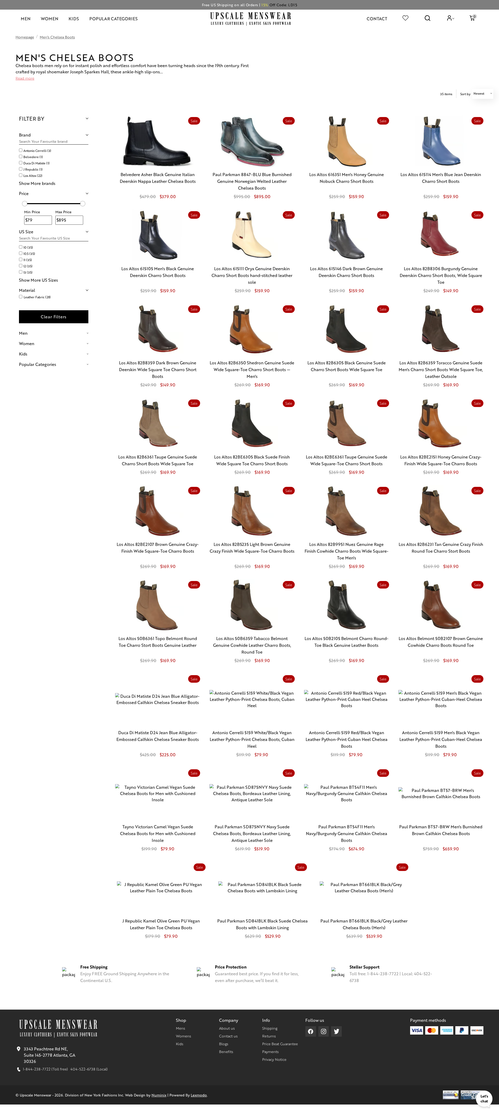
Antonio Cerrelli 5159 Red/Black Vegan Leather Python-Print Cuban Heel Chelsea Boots (347, 739)
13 (27, 272)
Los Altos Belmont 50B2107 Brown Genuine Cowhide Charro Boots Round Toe (441, 642)
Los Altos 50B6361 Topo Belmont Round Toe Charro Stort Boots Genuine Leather (158, 642)
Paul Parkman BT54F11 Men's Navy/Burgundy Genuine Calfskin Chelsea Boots (346, 833)
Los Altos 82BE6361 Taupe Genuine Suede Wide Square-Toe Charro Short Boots (346, 460)
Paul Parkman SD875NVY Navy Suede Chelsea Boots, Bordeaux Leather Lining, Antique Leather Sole (252, 833)
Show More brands (37, 183)
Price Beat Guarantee (280, 1043)
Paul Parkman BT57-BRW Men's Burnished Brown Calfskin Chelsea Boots (440, 830)
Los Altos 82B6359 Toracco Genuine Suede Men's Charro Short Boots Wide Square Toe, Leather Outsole (441, 369)
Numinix (159, 1095)
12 (27, 266)
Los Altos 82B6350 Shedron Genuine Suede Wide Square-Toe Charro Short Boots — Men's (252, 369)
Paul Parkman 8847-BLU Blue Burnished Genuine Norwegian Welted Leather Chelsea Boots (252, 181)
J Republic (33, 169)
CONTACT (377, 18)
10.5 (29, 253)
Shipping (269, 1028)
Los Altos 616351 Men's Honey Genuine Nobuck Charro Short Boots (346, 178)
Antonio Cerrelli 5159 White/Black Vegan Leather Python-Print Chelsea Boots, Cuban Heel (252, 739)
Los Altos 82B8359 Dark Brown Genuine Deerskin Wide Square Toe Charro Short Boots (157, 369)
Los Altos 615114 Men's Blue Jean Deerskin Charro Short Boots (440, 178)
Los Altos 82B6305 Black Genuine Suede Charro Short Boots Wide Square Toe (346, 366)
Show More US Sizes (38, 280)
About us (227, 1028)
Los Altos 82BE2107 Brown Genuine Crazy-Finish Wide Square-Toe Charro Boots (158, 547)
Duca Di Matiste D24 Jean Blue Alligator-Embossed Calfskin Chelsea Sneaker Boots (157, 736)
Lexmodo (199, 1095)
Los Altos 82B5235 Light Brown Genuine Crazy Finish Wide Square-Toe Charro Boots (252, 547)
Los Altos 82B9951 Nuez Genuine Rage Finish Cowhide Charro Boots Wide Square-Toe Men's (346, 550)
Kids (179, 1043)
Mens (180, 1028)
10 (28, 247)
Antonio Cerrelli (37, 150)
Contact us (228, 1036)
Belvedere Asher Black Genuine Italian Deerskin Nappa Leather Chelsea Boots (158, 178)
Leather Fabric (37, 297)
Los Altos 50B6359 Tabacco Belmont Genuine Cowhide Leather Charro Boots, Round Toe (252, 645)
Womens (183, 1036)
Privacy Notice (274, 1059)
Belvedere (33, 157)
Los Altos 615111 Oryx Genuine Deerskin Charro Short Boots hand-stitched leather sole (252, 275)
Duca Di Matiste (36, 163)
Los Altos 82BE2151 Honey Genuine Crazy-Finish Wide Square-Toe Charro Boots (440, 460)
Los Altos (32, 175)
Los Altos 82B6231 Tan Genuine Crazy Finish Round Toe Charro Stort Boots (441, 547)
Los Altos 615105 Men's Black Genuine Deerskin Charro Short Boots (157, 272)
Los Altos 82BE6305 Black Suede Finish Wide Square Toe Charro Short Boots (252, 460)
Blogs (223, 1043)
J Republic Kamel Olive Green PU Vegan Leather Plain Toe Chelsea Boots (161, 924)
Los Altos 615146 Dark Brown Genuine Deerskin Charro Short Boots (346, 272)
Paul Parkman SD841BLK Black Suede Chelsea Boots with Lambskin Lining (262, 924)
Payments (270, 1051)
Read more (25, 78)
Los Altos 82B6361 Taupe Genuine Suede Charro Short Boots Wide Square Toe (157, 460)
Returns (269, 1036)
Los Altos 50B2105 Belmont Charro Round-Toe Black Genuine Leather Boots (346, 642)
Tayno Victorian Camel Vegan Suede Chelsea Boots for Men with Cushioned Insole (157, 833)
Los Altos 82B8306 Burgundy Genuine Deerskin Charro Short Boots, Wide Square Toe (441, 275)
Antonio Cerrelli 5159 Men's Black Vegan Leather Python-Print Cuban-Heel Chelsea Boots (440, 739)
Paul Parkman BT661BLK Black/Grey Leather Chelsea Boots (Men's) (364, 924)
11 (27, 260)
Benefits (226, 1051)
